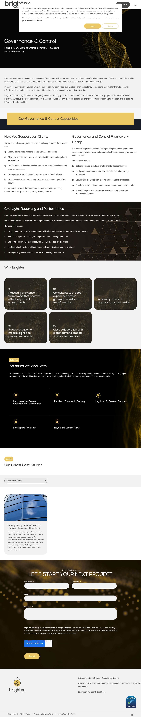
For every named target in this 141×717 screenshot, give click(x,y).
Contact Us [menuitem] (12, 714)
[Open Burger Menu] (135, 5)
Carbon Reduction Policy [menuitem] (66, 714)
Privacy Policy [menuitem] (25, 714)
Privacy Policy (107, 14)
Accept (92, 26)
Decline (110, 26)
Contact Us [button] (123, 5)
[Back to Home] (17, 5)
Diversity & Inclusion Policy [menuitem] (44, 714)
